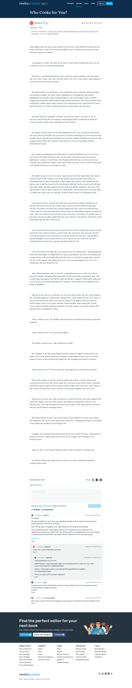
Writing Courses (62, 654)
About (40, 649)
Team (40, 652)
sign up (41, 506)
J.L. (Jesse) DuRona (49, 598)
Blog (58, 649)
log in (48, 506)
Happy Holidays (52, 34)
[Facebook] (109, 674)
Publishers (98, 657)
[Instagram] (102, 674)
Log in (109, 3)
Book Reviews (100, 649)
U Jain (45, 582)
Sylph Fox (46, 515)
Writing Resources (82, 660)
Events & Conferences (65, 657)
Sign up (101, 3)
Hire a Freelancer (25, 649)
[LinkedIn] (105, 674)
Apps (43, 3)
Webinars (60, 660)
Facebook (58, 635)
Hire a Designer (24, 654)
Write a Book (80, 652)
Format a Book (81, 657)
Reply (33, 541)
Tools (93, 3)
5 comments (97, 23)
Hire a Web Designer (26, 665)
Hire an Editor (24, 652)
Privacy (31, 679)
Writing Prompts (100, 652)
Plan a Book (80, 654)
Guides (59, 652)
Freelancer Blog (62, 662)
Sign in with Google (41, 635)
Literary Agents (100, 654)
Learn (86, 3)
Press (40, 654)
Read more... (35, 538)
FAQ (20, 679)
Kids (40, 27)
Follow (46, 23)
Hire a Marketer (24, 657)
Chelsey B (47, 547)
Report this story (36, 485)
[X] (99, 674)
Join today (25, 635)
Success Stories (44, 660)
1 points (39, 515)
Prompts (70, 3)
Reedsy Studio (81, 649)
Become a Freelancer (45, 657)
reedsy (29, 3)
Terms (25, 679)
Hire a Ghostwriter (25, 660)
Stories (79, 3)
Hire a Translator (25, 662)
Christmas (33, 27)
